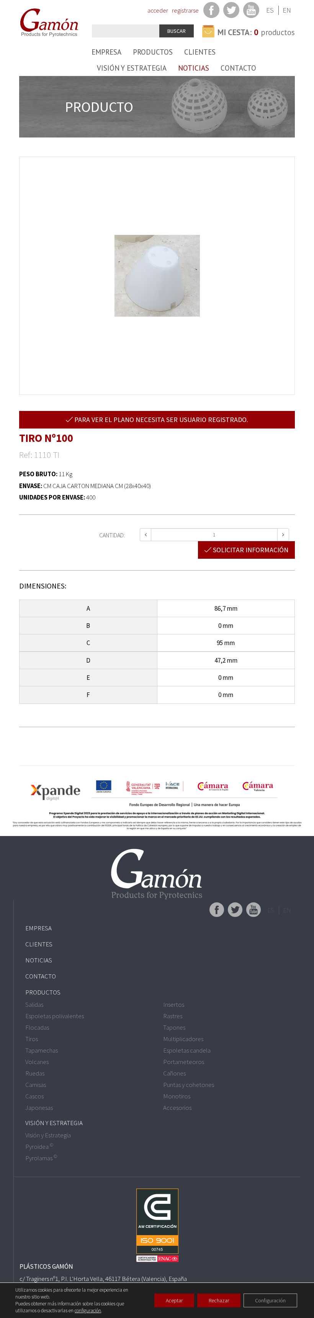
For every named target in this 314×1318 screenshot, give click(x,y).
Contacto (238, 68)
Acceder (157, 10)
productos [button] (256, 32)
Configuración (270, 1300)
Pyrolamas (41, 1158)
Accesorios (177, 1107)
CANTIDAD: (112, 535)
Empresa (106, 52)
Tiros (31, 1039)
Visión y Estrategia (132, 68)
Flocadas (37, 1027)
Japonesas (39, 1107)
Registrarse (185, 10)
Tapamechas (41, 1050)
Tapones (174, 1027)
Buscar (176, 30)
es (270, 10)
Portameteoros (183, 1062)
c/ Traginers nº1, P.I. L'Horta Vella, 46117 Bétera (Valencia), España (103, 1278)
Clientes (200, 52)
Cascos (34, 1096)
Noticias (193, 68)
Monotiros (176, 1096)
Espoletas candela (187, 1050)
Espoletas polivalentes (54, 1016)
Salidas (34, 1004)
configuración (88, 1310)
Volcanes (37, 1062)
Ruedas (34, 1073)
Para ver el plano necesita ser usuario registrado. (160, 419)
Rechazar (219, 1300)
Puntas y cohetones (188, 1084)
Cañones (174, 1073)
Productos (153, 52)
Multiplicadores (183, 1039)
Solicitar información (249, 549)
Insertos (173, 1004)
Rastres (172, 1016)
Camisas (35, 1084)
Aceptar (174, 1300)
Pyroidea (39, 1146)
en (287, 10)
